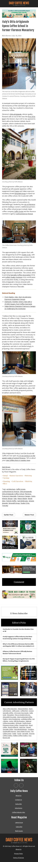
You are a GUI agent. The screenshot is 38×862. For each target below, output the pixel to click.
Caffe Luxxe (16, 711)
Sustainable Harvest (9, 731)
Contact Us (18, 800)
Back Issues (19, 831)
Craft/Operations (17, 481)
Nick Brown (6, 36)
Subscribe (18, 804)
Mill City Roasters (19, 721)
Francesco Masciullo (9, 496)
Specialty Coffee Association (20, 275)
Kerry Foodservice (14, 719)
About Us (18, 795)
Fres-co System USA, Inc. (22, 715)
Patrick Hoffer (11, 501)
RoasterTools (23, 725)
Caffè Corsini (18, 211)
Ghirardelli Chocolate (9, 717)
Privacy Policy (18, 853)
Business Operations (16, 476)
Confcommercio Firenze (24, 214)
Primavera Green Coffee (10, 725)
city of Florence (29, 204)
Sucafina (31, 729)
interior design (7, 498)
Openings (6, 478)
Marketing (28, 476)
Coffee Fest (24, 711)
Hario (17, 191)
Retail (5, 476)
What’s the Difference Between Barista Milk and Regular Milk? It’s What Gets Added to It (18, 645)
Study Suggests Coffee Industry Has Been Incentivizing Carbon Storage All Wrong (17, 638)
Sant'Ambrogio (22, 501)
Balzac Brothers (23, 709)
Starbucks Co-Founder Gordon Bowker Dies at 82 (18, 630)
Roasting (6, 481)
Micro (5, 484)
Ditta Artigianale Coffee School (13, 494)
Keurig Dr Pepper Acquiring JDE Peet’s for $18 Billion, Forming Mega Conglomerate (18, 660)
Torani (19, 733)
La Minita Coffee (26, 719)
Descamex (10, 715)
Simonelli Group (20, 193)
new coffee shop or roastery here (18, 460)
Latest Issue (19, 822)
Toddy (14, 733)
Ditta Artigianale (16, 114)
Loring (11, 721)
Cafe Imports (7, 711)
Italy (15, 498)
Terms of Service (18, 858)
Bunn (31, 709)
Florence (28, 494)
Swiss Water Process (23, 731)
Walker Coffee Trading (20, 735)
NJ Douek (19, 723)
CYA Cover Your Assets (21, 713)
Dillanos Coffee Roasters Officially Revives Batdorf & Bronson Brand (17, 652)
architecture (11, 489)
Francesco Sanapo (23, 496)
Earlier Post (8, 515)
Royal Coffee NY (13, 727)
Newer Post (29, 515)
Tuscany (5, 505)
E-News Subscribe (19, 613)
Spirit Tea (22, 727)
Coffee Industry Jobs (18, 812)
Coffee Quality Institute (13, 277)
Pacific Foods (26, 723)
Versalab (25, 733)
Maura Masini (22, 498)
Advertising (18, 808)
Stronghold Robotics (20, 729)
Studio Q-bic (26, 255)
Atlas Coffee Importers (10, 709)
